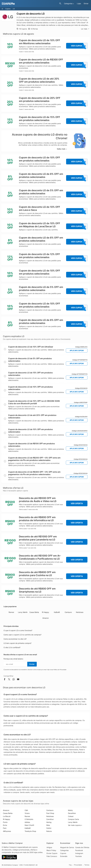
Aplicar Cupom (77, 350)
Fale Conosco (52, 856)
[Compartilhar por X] (9, 680)
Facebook (79, 850)
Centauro (68, 612)
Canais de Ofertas (82, 847)
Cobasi (70, 816)
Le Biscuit (6, 816)
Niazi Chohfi (29, 825)
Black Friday (51, 850)
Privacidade (78, 865)
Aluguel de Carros (67, 847)
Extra (5, 825)
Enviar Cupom (52, 853)
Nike (48, 825)
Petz (5, 828)
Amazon (45, 618)
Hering (48, 822)
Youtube (78, 856)
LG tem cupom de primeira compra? (17, 643)
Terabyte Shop (30, 831)
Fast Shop (50, 813)
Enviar (32, 664)
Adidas (27, 822)
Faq (70, 865)
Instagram (79, 853)
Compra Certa (73, 819)
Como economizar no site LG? (15, 639)
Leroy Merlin (22, 612)
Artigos (49, 847)
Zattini (48, 828)
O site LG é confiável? (12, 647)
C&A (26, 810)
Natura (49, 831)
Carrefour (50, 819)
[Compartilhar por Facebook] (5, 680)
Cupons (7, 9)
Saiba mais (61, 149)
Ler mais (84, 29)
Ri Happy (45, 612)
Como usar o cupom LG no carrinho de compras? (22, 635)
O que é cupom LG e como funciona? (18, 630)
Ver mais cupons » (75, 825)
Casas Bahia (34, 612)
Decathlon (72, 813)
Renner (11, 612)
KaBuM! (57, 612)
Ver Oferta (77, 503)
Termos (86, 865)
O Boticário (29, 819)
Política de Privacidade (59, 669)
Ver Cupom (78, 46)
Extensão (63, 856)
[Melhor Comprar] (30, 3)
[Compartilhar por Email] (18, 680)
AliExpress (7, 831)
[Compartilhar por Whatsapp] (14, 680)
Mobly (70, 810)
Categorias (64, 850)
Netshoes (79, 612)
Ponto (5, 822)
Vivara (27, 813)
